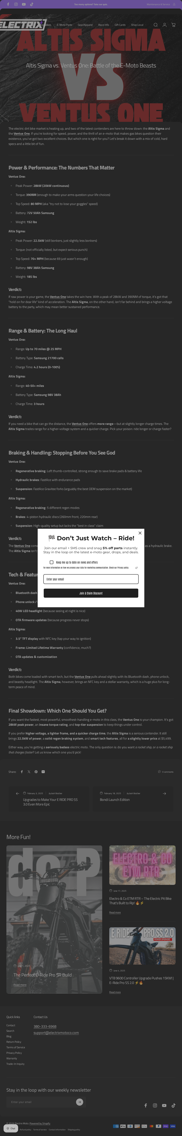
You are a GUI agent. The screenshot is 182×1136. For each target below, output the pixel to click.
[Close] (140, 533)
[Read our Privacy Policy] (136, 568)
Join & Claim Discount (91, 593)
